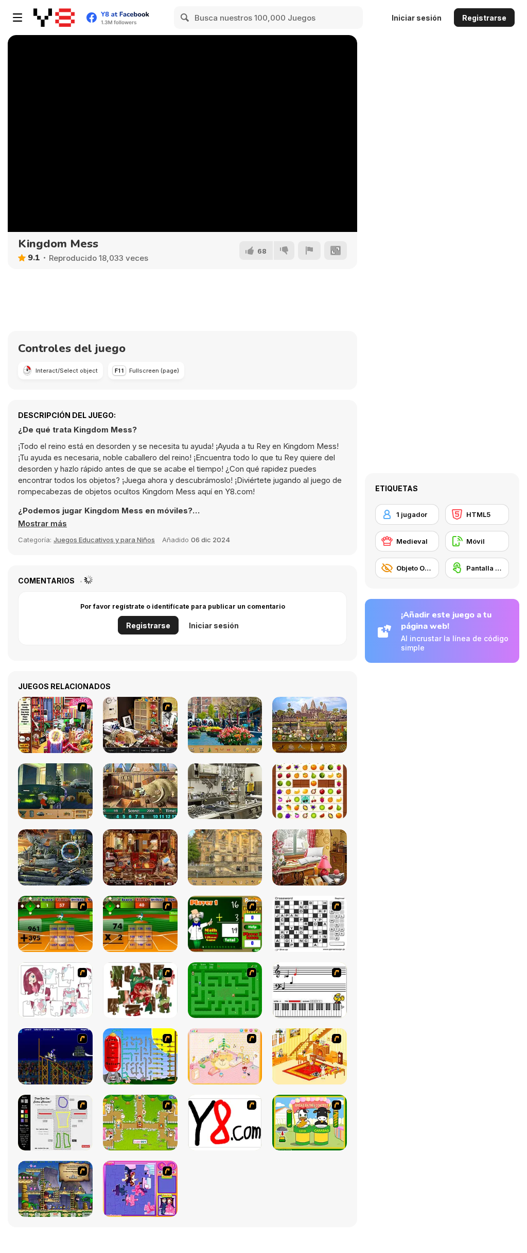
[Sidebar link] (17, 17)
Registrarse (484, 17)
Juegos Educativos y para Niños (104, 540)
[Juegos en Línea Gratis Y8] (54, 17)
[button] (42, 523)
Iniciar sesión (417, 17)
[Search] (185, 17)
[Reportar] (309, 250)
